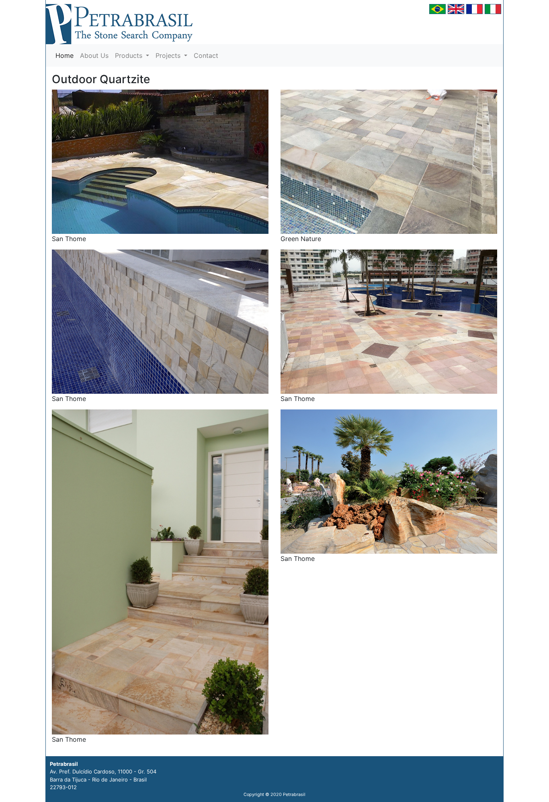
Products (129, 55)
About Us (94, 55)
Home (66, 55)
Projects (169, 55)
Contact (206, 55)
